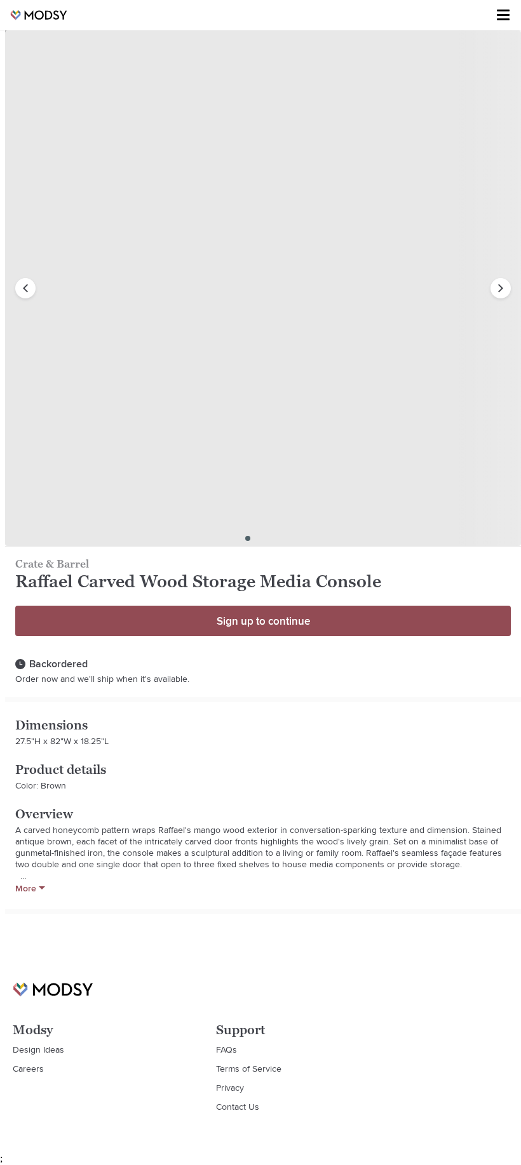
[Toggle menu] (503, 15)
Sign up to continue (263, 621)
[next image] (501, 288)
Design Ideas (38, 1049)
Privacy (230, 1087)
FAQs (226, 1049)
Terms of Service (248, 1068)
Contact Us (237, 1106)
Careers (28, 1068)
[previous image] (25, 288)
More (25, 888)
